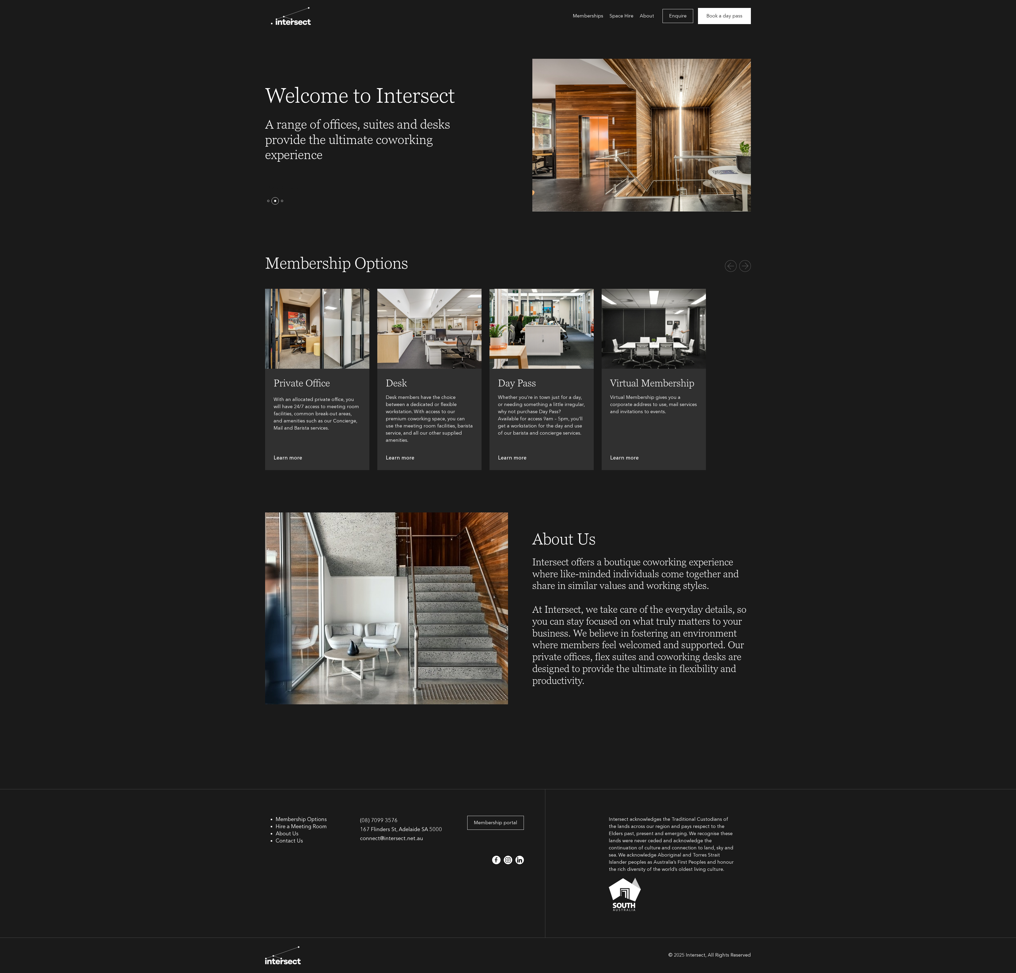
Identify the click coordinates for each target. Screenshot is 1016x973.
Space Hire (621, 16)
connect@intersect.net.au (391, 838)
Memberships (588, 16)
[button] (268, 201)
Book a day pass (724, 16)
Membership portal (495, 823)
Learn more (288, 458)
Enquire (678, 16)
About (647, 16)
